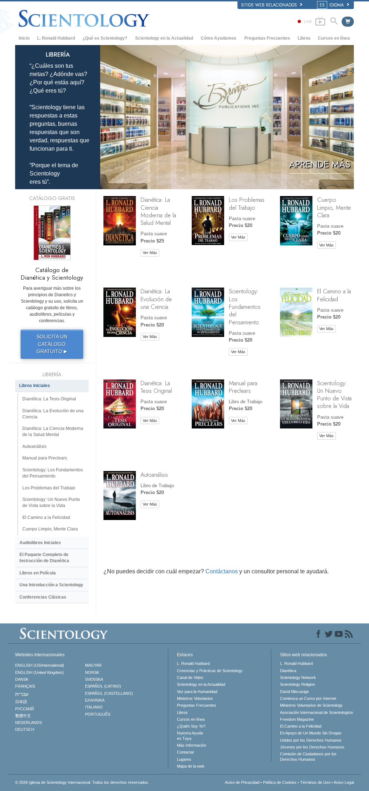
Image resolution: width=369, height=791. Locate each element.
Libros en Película (37, 573)
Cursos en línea (334, 38)
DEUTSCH (24, 729)
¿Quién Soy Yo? (191, 726)
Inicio (24, 38)
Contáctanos (221, 571)
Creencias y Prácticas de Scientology (210, 670)
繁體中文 (23, 716)
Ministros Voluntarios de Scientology (311, 705)
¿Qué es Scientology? (105, 38)
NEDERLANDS (28, 722)
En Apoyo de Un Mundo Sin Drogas (311, 733)
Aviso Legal (344, 782)
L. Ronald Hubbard (56, 38)
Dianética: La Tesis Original (156, 387)
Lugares (184, 759)
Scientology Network (298, 677)
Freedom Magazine (297, 719)
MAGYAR (93, 665)
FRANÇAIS (25, 686)
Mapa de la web (190, 766)
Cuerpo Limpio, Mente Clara (334, 207)
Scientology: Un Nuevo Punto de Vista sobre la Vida (334, 394)
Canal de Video (190, 677)
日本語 (21, 701)
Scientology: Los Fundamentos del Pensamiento (245, 306)
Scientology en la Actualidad (164, 38)
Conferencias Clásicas (42, 597)
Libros (304, 38)
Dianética (288, 670)
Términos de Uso (315, 782)
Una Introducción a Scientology (51, 584)
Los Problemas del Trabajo (246, 203)
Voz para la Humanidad (197, 691)
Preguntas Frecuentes (267, 38)
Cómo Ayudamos (218, 38)
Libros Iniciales (34, 385)
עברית (21, 694)
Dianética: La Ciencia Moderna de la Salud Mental (158, 211)
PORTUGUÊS (97, 714)
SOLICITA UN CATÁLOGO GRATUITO (51, 344)
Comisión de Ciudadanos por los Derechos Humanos (308, 756)
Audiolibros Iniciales (40, 542)
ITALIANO (94, 707)
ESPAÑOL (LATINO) (103, 686)
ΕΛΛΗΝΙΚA (95, 700)
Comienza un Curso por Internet (308, 698)
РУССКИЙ (24, 709)
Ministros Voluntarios (195, 698)
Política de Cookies (280, 782)
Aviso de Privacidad (242, 782)
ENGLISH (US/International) (39, 665)
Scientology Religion (297, 684)
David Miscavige (294, 691)
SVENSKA (94, 679)
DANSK (21, 679)
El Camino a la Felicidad (334, 295)
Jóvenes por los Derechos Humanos (312, 747)
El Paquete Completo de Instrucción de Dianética (44, 557)
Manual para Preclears (243, 387)
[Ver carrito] (348, 22)
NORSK (92, 672)
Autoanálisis (154, 474)
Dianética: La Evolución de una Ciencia (156, 299)
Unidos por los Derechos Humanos (311, 740)
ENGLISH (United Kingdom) (39, 672)
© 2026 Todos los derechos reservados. (82, 782)
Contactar (185, 752)
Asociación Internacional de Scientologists (316, 712)
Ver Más (150, 252)
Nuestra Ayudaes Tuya (190, 735)
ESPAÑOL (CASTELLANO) (109, 693)
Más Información (191, 745)
